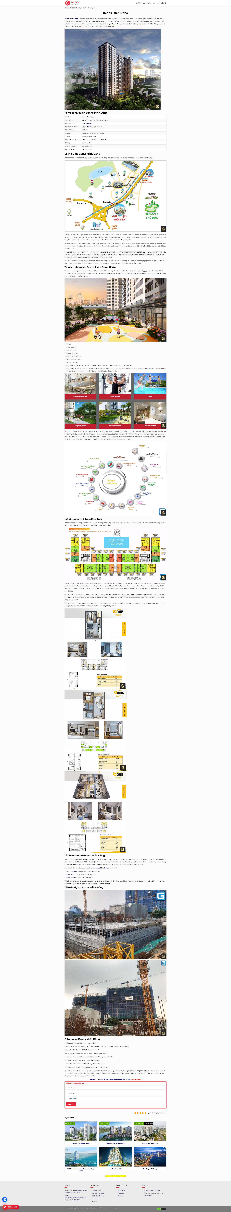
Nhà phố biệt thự (98, 1196)
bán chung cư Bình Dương (99, 868)
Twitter (120, 1196)
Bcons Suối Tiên (119, 18)
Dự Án (138, 3)
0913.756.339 (12, 1207)
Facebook (121, 1190)
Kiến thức (147, 3)
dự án (145, 271)
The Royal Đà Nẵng (150, 1169)
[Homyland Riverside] (150, 1131)
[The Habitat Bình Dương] (81, 1131)
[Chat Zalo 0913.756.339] (4, 1199)
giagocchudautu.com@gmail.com (76, 1197)
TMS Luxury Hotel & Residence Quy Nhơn (80, 1170)
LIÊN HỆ (163, 3)
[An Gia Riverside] (115, 1157)
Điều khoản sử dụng (112, 1208)
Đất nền (95, 1202)
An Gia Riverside (115, 1169)
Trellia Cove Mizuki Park (115, 1143)
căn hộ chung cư (87, 127)
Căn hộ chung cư (89, 8)
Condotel (95, 1199)
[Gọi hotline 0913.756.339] (5, 1207)
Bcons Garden (71, 877)
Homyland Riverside (150, 1143)
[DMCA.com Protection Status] (161, 1209)
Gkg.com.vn (148, 1195)
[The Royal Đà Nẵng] (150, 1157)
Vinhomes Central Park (152, 1190)
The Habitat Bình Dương (81, 1143)
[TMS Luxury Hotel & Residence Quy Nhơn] (81, 1157)
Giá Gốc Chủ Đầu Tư (71, 8)
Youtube (121, 1193)
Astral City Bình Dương (74, 871)
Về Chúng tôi (96, 1190)
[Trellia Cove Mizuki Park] (115, 1131)
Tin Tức (155, 3)
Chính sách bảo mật (98, 1208)
